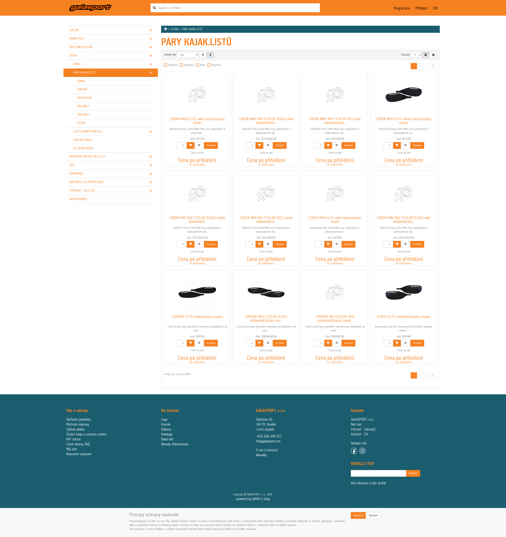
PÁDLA (77, 64)
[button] (147, 30)
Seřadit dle (170, 54)
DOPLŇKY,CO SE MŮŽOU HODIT (86, 182)
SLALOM (73, 30)
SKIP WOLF (83, 114)
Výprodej (189, 64)
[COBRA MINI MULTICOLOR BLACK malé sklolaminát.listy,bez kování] (403, 193)
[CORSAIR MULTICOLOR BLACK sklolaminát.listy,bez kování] (266, 292)
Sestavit (211, 145)
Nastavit (373, 515)
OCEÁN (73, 55)
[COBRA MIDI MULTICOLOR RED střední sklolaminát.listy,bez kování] (266, 193)
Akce (202, 64)
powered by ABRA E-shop (253, 499)
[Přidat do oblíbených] (199, 145)
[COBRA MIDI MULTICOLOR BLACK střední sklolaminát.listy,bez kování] (197, 193)
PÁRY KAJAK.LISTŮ (84, 72)
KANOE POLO (76, 38)
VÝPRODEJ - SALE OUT (82, 190)
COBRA (81, 81)
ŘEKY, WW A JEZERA (81, 47)
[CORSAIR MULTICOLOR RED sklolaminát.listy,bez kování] (334, 292)
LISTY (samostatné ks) (87, 131)
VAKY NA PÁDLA (82, 140)
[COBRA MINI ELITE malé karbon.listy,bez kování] (334, 193)
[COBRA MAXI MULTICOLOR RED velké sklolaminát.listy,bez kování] (334, 94)
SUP (71, 165)
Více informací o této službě (368, 483)
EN (435, 8)
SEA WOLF (83, 106)
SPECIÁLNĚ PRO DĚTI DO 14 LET (87, 156)
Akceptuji (358, 515)
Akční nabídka (78, 199)
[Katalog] (425, 55)
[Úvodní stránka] (165, 29)
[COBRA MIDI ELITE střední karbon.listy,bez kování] (403, 94)
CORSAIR (82, 89)
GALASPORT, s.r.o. (362, 419)
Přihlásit (421, 8)
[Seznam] (433, 55)
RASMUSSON (84, 97)
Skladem (172, 64)
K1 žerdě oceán (83, 148)
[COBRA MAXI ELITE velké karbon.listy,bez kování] (197, 94)
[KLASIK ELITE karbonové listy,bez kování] (403, 292)
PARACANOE (76, 173)
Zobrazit (405, 54)
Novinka (216, 64)
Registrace (402, 8)
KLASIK (81, 123)
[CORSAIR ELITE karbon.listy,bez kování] (197, 292)
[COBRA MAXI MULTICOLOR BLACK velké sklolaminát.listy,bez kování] (266, 94)
